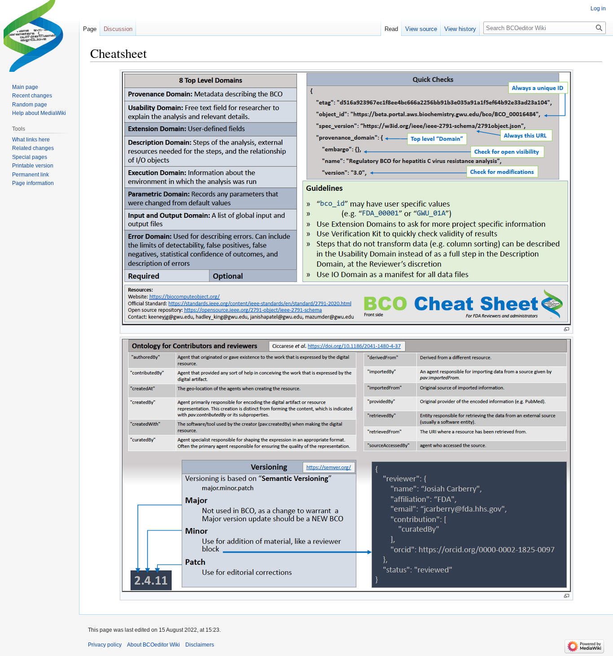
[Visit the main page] (39, 36)
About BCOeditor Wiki (153, 645)
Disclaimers (199, 645)
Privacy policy (105, 645)
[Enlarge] (566, 329)
